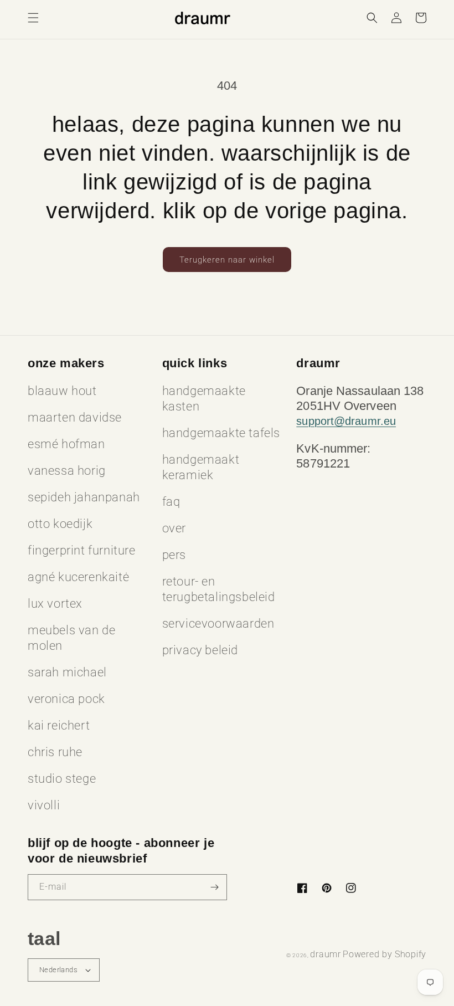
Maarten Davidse (75, 417)
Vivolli (44, 805)
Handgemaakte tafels (221, 433)
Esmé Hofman (66, 444)
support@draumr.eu (346, 421)
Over (174, 528)
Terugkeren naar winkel (227, 260)
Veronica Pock (66, 699)
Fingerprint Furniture (82, 550)
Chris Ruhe (55, 752)
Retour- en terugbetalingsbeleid (218, 589)
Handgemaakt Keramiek (201, 467)
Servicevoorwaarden (218, 623)
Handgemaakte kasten (204, 398)
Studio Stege (62, 779)
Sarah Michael (67, 672)
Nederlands (58, 970)
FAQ (171, 502)
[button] (33, 18)
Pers (174, 555)
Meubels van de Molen (71, 638)
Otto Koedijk (60, 524)
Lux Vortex (55, 603)
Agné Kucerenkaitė (78, 577)
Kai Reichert (59, 725)
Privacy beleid (200, 650)
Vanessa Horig (67, 471)
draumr (325, 954)
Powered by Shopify (384, 954)
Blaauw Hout (62, 391)
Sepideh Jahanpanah (84, 497)
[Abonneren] (214, 887)
